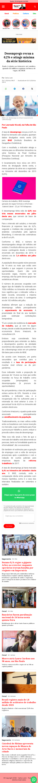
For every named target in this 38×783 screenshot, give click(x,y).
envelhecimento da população (17, 417)
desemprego (15, 132)
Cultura (26, 14)
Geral (7, 14)
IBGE (10, 140)
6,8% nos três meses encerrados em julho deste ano (19, 213)
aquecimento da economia (18, 310)
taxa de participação (26, 362)
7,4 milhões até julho (26, 255)
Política (16, 14)
